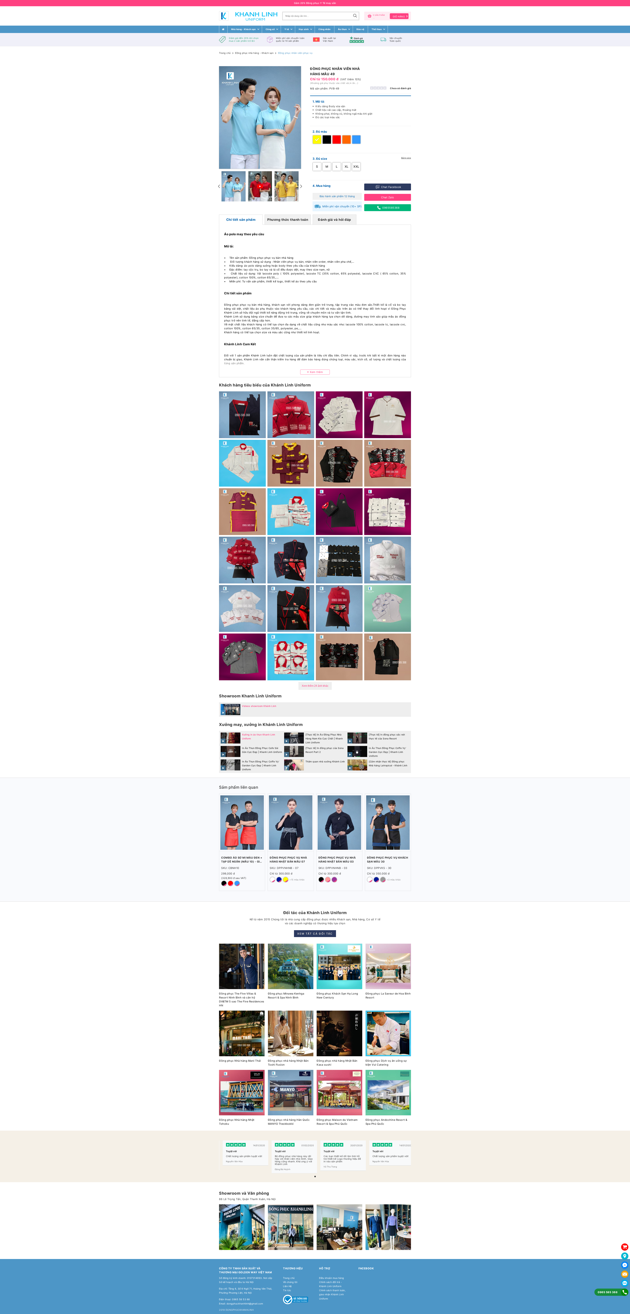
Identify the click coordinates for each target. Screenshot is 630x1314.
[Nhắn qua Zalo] (624, 1283)
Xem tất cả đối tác (315, 933)
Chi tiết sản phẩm (241, 220)
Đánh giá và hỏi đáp (334, 220)
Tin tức (287, 1290)
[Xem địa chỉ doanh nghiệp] (624, 1256)
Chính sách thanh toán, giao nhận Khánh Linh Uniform (332, 1294)
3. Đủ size (320, 158)
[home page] (223, 29)
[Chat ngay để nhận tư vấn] (624, 1265)
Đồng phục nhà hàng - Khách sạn (254, 53)
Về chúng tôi (290, 1282)
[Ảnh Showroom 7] (291, 1227)
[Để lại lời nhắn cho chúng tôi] (624, 1274)
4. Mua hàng (322, 185)
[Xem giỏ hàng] (624, 1247)
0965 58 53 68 (241, 1299)
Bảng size (406, 158)
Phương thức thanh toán (287, 220)
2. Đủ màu (320, 131)
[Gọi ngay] (624, 1292)
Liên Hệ (287, 1286)
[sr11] (388, 1227)
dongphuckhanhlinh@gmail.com (245, 1303)
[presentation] (219, 186)
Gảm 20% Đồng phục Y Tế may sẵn (315, 3)
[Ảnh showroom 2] (242, 1227)
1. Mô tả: (319, 101)
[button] (315, 1176)
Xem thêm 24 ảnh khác (315, 685)
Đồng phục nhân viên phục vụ (295, 53)
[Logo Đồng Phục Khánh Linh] (248, 16)
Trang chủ (225, 53)
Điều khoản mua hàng (331, 1278)
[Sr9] (339, 1227)
